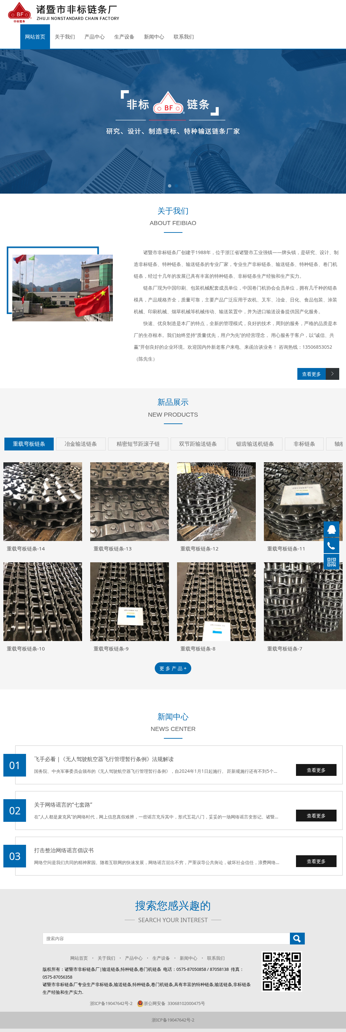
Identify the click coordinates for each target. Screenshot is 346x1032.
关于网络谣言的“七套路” (63, 804)
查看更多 (316, 770)
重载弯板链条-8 (198, 648)
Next (339, 121)
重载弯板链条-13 (113, 548)
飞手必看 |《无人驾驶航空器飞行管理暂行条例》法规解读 (104, 759)
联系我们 (184, 36)
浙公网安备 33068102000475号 (174, 1003)
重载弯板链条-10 (26, 648)
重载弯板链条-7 (284, 648)
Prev (7, 121)
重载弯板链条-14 (26, 548)
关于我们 (65, 36)
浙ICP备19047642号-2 (111, 1003)
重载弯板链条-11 (286, 548)
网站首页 (35, 36)
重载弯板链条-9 (111, 648)
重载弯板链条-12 (199, 548)
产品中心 (94, 36)
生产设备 (124, 36)
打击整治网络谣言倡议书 (64, 850)
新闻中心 (154, 36)
